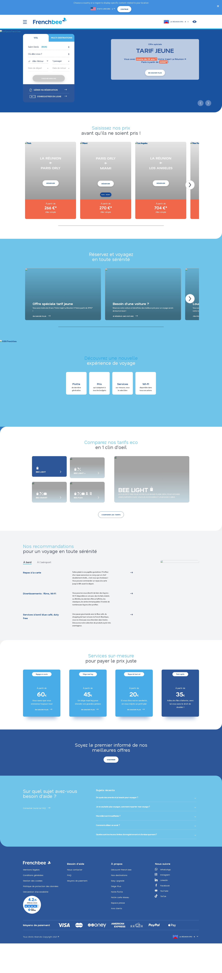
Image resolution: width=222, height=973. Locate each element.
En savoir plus (155, 73)
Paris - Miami (105, 194)
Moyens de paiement (77, 880)
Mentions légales (31, 869)
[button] (48, 47)
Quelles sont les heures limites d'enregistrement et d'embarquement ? (126, 834)
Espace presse (118, 902)
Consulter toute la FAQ (34, 808)
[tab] (36, 38)
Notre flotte (117, 891)
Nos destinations (119, 875)
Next (207, 102)
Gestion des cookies (32, 880)
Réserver (50, 183)
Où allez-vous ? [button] (35, 54)
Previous (200, 102)
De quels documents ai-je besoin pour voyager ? (117, 797)
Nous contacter (74, 869)
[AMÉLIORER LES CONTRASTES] (194, 22)
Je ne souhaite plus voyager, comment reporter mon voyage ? (123, 806)
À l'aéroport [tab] (44, 562)
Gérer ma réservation (46, 90)
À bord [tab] (27, 562)
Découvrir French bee (121, 869)
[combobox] (38, 61)
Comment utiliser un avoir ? (108, 825)
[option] (41, 693)
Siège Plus (116, 886)
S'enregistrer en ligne (49, 96)
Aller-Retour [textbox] (38, 61)
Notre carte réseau (120, 897)
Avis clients (116, 908)
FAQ (69, 875)
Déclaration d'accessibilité (35, 891)
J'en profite (198, 316)
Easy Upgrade (117, 880)
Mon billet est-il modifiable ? (108, 816)
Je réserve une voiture (123, 316)
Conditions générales (33, 875)
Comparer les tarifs (111, 515)
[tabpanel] (84, 599)
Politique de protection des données (40, 886)
